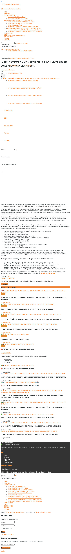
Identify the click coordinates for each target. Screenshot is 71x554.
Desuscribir (4, 284)
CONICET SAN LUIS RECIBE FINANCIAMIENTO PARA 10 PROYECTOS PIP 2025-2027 (27, 309)
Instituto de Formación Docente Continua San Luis (23, 80)
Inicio (5, 12)
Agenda (6, 133)
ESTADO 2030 (8, 125)
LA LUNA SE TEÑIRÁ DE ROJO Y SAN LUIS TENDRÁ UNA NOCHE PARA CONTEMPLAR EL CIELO (31, 319)
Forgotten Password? (7, 535)
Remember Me (7, 528)
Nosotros (7, 21)
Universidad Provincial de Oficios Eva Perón (21, 58)
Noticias (11, 70)
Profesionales (8, 110)
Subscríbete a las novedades (9, 469)
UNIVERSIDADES (9, 15)
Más (2, 449)
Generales (7, 58)
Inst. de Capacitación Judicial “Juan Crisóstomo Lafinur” (24, 88)
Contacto (7, 140)
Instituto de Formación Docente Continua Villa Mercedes (25, 103)
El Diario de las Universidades (15, 472)
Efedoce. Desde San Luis (43, 472)
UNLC (8, 276)
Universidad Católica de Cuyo (16, 36)
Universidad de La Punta (15, 73)
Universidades (8, 462)
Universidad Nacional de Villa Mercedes (20, 23)
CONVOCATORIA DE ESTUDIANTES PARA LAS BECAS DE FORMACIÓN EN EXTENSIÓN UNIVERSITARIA (33, 377)
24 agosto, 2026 (6, 343)
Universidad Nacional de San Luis (18, 43)
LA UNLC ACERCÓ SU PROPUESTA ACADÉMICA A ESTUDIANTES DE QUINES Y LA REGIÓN (29, 329)
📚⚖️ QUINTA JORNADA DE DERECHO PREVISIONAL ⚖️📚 (20, 385)
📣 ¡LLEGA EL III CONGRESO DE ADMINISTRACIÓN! (17, 349)
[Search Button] (15, 43)
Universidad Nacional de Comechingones (20, 51)
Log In (3, 551)
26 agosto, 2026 (6, 303)
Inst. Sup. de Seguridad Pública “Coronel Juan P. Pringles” (25, 95)
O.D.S (5, 118)
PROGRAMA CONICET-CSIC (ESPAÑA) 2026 (14, 339)
